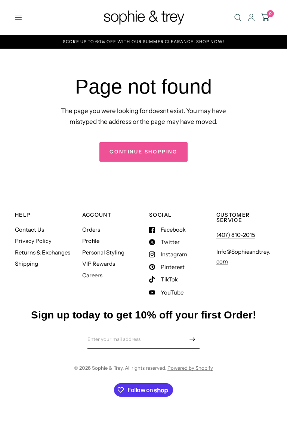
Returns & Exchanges (42, 252)
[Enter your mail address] (192, 339)
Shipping (26, 263)
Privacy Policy (33, 240)
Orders (91, 229)
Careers (92, 275)
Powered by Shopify (190, 368)
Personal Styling (103, 252)
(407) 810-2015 (235, 234)
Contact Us (29, 229)
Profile (90, 240)
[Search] (238, 17)
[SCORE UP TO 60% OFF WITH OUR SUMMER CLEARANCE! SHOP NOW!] (143, 41)
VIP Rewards (98, 263)
